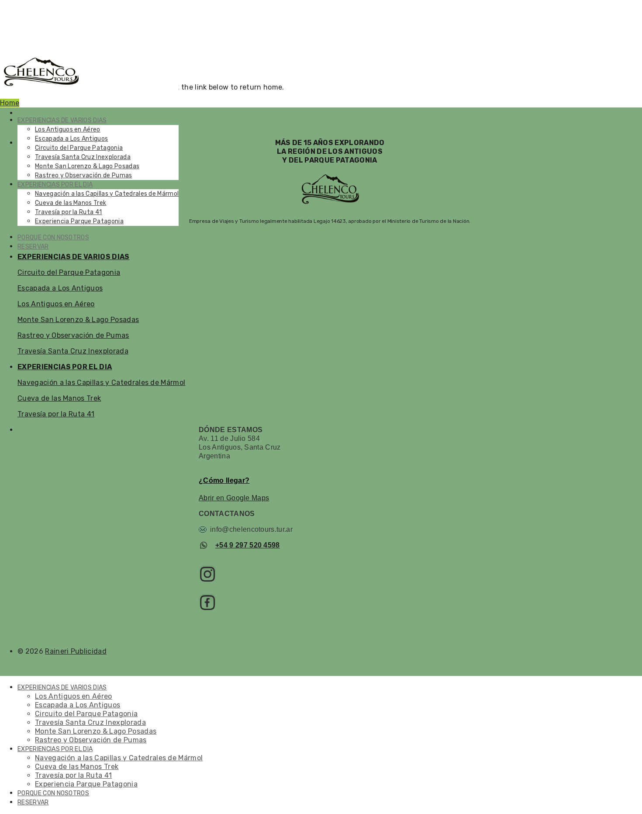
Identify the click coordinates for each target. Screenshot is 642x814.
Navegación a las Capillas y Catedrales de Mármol (107, 193)
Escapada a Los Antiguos (71, 138)
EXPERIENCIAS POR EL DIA (55, 184)
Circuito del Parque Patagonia (79, 148)
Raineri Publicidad (76, 651)
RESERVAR (33, 246)
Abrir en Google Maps (234, 498)
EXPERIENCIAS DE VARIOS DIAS (62, 120)
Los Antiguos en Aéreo (67, 129)
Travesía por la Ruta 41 (68, 212)
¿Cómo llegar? (224, 480)
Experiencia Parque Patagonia (79, 221)
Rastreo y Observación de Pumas (83, 175)
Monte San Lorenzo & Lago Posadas (87, 166)
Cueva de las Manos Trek (70, 203)
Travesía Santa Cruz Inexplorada (83, 157)
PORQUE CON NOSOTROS (53, 237)
